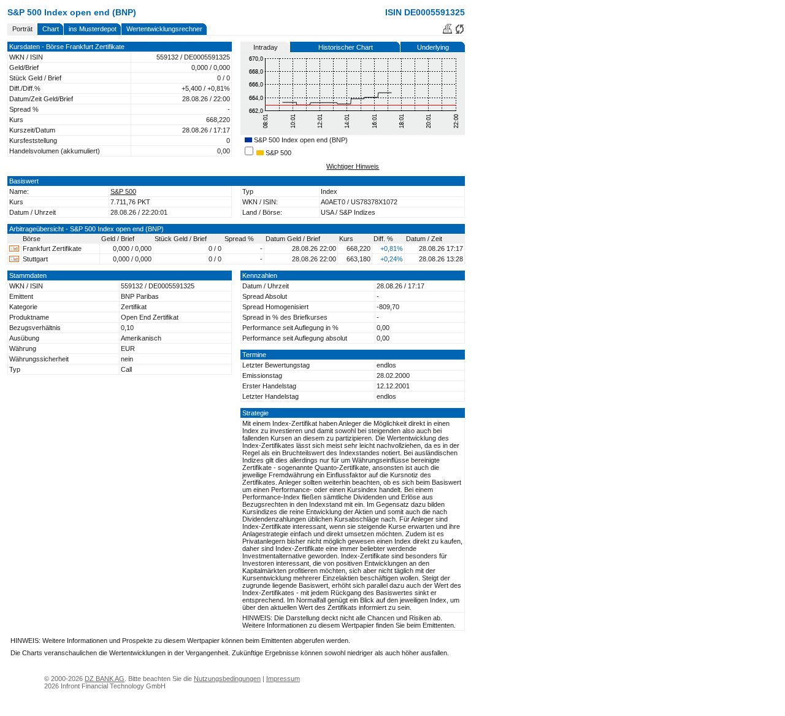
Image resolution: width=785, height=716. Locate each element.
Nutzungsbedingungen (227, 678)
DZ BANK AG (104, 678)
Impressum (283, 678)
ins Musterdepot (93, 29)
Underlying (433, 47)
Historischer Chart (345, 47)
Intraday (265, 47)
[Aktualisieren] (459, 32)
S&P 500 (277, 152)
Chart (50, 29)
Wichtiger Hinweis (352, 166)
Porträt (22, 29)
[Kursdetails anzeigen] (14, 249)
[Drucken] (447, 32)
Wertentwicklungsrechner (164, 29)
